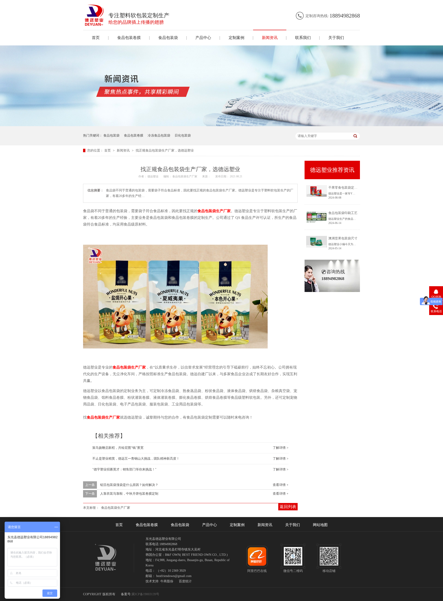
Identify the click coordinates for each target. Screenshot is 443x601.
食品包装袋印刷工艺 (342, 213)
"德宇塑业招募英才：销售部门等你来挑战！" (124, 469)
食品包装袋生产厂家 (214, 211)
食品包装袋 (168, 38)
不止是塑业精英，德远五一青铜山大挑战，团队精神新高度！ (136, 458)
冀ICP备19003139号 (145, 594)
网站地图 (320, 525)
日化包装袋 (183, 135)
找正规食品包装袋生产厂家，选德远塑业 (165, 150)
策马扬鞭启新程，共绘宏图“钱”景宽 (118, 447)
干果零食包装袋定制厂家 (346, 187)
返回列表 (288, 506)
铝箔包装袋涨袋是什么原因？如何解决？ (129, 485)
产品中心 (203, 38)
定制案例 (236, 38)
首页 (96, 38)
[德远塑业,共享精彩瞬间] (221, 125)
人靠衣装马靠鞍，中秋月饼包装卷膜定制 (129, 493)
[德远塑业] (94, 24)
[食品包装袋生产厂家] (175, 347)
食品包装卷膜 (129, 38)
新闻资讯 (270, 38)
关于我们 (336, 38)
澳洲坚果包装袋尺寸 (342, 238)
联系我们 (303, 38)
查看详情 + (280, 485)
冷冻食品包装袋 (159, 135)
